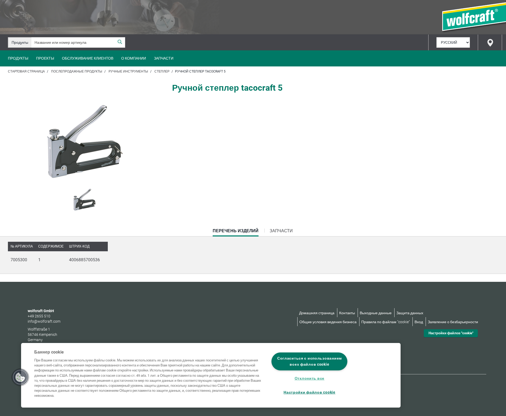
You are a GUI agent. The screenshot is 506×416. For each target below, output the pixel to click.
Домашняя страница (316, 313)
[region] (211, 375)
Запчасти (163, 58)
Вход (419, 322)
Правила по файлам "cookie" (385, 322)
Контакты (347, 313)
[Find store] (490, 42)
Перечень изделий (236, 232)
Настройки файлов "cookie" (451, 333)
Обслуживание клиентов (87, 58)
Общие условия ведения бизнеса (328, 322)
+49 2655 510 (39, 316)
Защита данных (409, 313)
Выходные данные (376, 313)
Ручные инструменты (128, 71)
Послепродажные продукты (76, 71)
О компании (133, 58)
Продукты (18, 58)
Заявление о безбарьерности (453, 322)
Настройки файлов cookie (309, 392)
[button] (20, 377)
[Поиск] (119, 42)
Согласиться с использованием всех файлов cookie (309, 361)
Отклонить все (309, 378)
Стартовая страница (26, 71)
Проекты (45, 58)
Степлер (161, 71)
